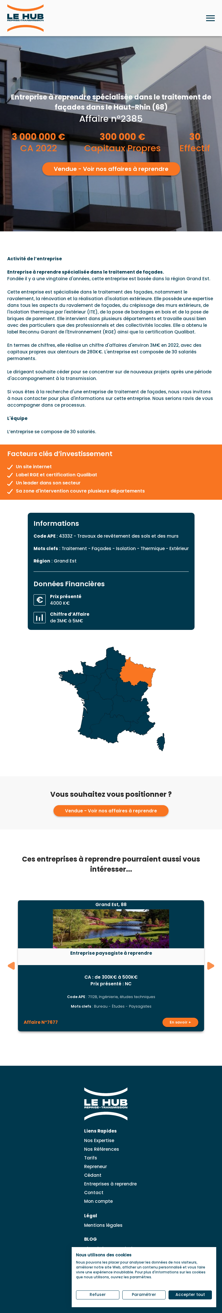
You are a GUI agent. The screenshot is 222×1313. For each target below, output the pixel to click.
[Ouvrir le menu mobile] (210, 18)
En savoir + (180, 1022)
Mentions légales (103, 1225)
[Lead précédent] (11, 966)
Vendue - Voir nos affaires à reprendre (111, 169)
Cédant (92, 1175)
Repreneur (95, 1166)
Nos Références (101, 1149)
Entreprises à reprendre (110, 1184)
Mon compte (98, 1201)
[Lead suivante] (210, 966)
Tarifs (90, 1158)
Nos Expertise (99, 1140)
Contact (93, 1193)
